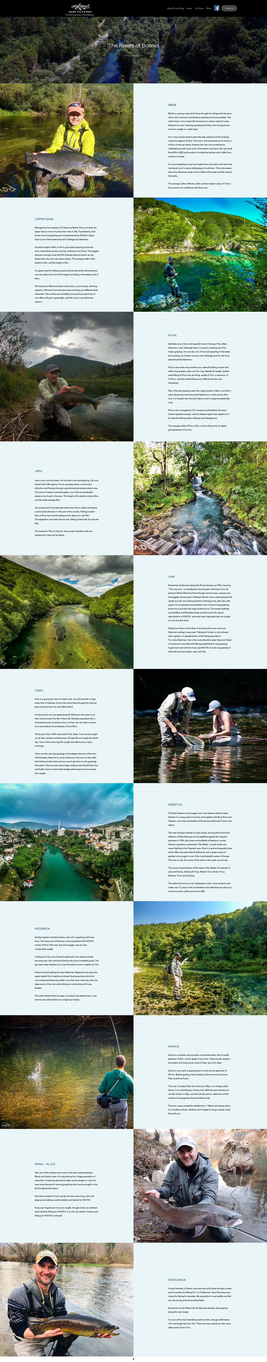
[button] (229, 8)
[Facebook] (216, 8)
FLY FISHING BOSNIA (40, 6)
